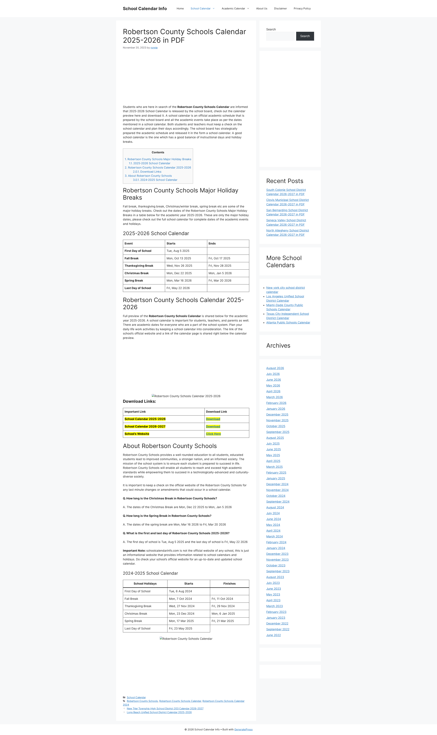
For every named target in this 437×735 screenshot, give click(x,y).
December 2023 (277, 554)
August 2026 (275, 368)
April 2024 (273, 530)
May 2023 (273, 594)
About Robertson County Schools (148, 175)
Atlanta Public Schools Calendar (288, 322)
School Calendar (201, 8)
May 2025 (273, 455)
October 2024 (275, 496)
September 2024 (278, 501)
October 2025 (275, 426)
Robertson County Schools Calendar (180, 700)
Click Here (213, 434)
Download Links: (147, 171)
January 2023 (275, 617)
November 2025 (277, 420)
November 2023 (277, 559)
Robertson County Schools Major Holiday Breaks (158, 159)
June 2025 (273, 449)
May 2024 (273, 525)
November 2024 (277, 490)
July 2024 (273, 513)
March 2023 (274, 606)
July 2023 (273, 583)
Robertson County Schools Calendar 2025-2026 (158, 167)
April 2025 (273, 461)
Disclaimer (280, 8)
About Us (261, 8)
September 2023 (278, 571)
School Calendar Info (145, 8)
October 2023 (275, 565)
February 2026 (276, 403)
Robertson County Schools (142, 700)
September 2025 (277, 432)
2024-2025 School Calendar (155, 179)
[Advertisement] (186, 79)
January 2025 (275, 478)
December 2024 (277, 484)
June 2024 (273, 519)
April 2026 (273, 391)
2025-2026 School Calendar (149, 163)
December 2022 (277, 623)
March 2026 (274, 397)
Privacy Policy (302, 8)
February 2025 (276, 472)
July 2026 (273, 374)
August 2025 (275, 437)
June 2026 (273, 379)
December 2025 (277, 414)
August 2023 (275, 577)
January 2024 (275, 548)
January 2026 (275, 408)
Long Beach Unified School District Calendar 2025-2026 (159, 712)
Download (213, 419)
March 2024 (274, 536)
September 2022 (277, 629)
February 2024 (276, 542)
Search (271, 29)
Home (180, 8)
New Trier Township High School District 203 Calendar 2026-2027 (165, 708)
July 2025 (273, 443)
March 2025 (274, 466)
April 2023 (273, 600)
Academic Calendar (233, 8)
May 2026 (273, 385)
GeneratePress (243, 729)
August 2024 (275, 507)
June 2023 (273, 588)
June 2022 (273, 635)
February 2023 (276, 612)
